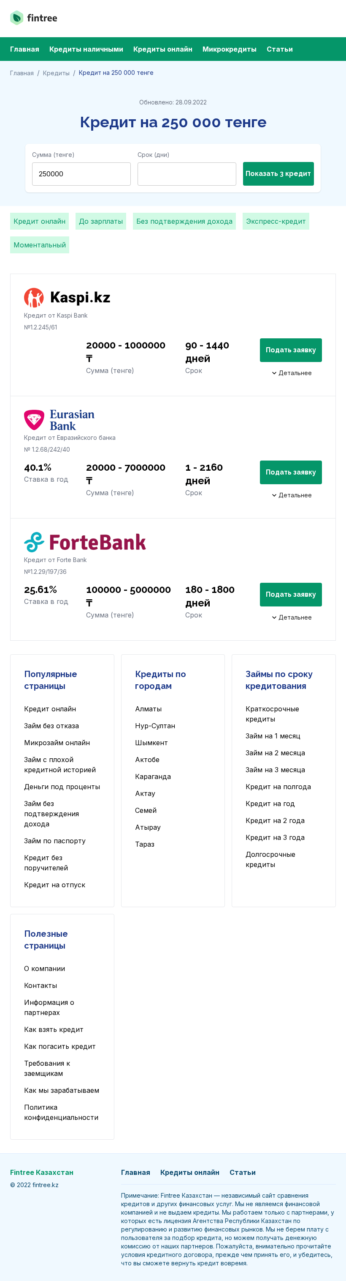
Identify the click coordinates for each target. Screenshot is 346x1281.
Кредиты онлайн (162, 49)
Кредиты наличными (86, 49)
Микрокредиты (230, 49)
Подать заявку (291, 350)
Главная (24, 49)
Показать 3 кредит (278, 174)
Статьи (280, 49)
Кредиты (56, 73)
